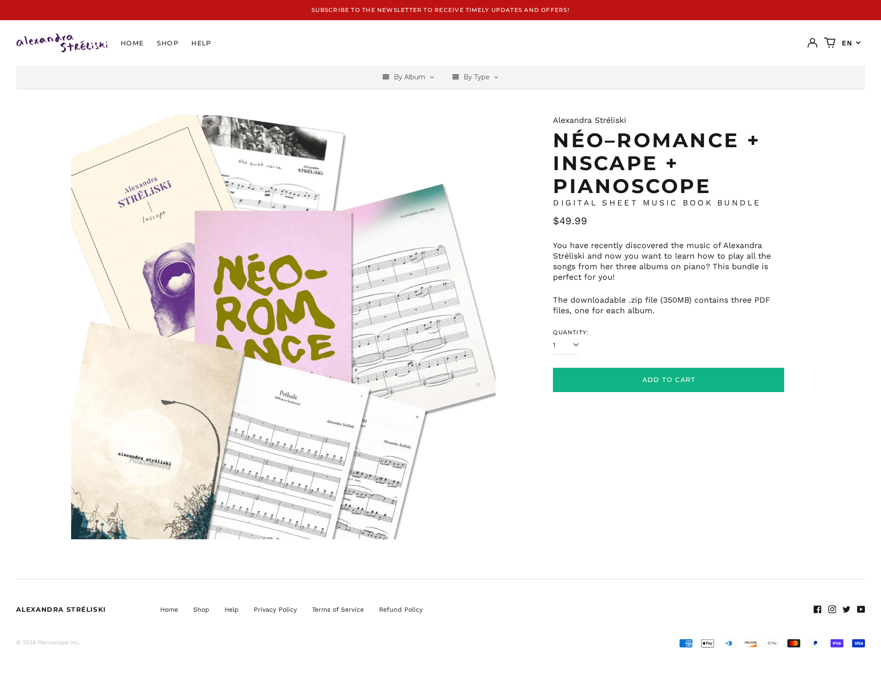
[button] (830, 43)
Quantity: (571, 332)
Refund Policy (401, 609)
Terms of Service (338, 609)
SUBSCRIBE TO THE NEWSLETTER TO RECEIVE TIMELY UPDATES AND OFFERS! (440, 9)
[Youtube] (861, 609)
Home (132, 43)
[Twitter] (846, 609)
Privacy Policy (275, 609)
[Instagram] (832, 609)
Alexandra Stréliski (589, 120)
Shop (168, 43)
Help (201, 43)
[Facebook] (818, 609)
